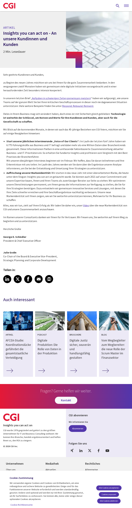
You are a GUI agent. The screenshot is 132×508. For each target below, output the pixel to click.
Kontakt (66, 400)
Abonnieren (77, 428)
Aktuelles (51, 469)
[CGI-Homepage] (9, 5)
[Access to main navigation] (126, 6)
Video (86, 205)
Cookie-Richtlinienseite (21, 504)
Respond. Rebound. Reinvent (78, 106)
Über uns (11, 469)
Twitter (89, 451)
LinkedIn (81, 451)
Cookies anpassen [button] (109, 494)
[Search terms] (117, 5)
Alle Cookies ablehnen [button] (109, 501)
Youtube (107, 451)
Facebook (98, 451)
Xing (72, 451)
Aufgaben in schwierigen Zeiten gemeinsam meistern (61, 98)
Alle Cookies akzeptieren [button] (109, 488)
